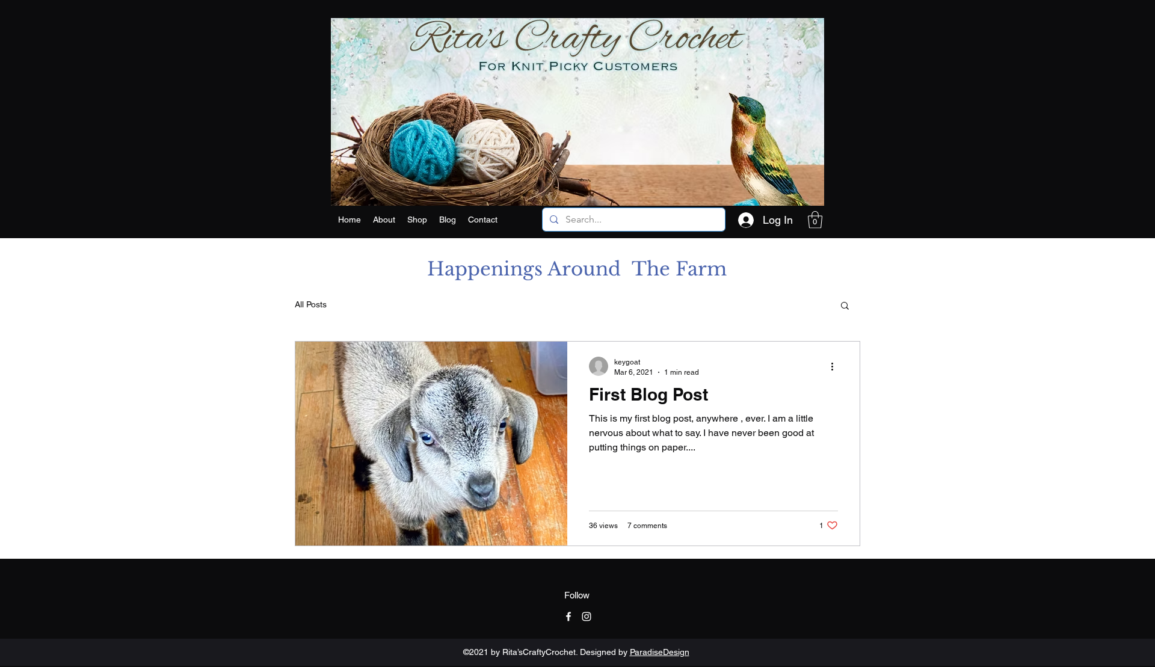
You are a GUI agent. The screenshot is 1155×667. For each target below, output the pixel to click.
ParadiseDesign (659, 652)
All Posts (311, 304)
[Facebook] (568, 616)
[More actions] (836, 366)
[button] (417, 220)
